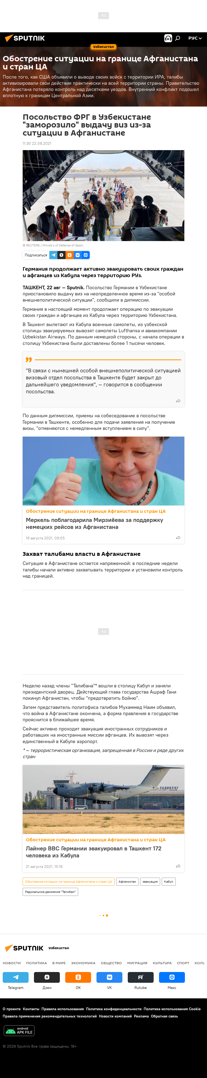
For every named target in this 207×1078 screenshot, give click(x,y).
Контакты (31, 1008)
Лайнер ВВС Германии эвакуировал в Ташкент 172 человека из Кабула (93, 852)
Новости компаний (115, 1016)
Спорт (183, 962)
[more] (178, 400)
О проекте (12, 1008)
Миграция (137, 962)
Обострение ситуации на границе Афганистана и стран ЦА (96, 511)
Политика (36, 962)
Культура (162, 962)
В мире (59, 962)
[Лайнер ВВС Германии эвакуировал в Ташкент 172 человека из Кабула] (103, 799)
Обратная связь (164, 1016)
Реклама (141, 1016)
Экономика (83, 962)
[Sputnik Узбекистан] (26, 42)
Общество (111, 962)
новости (12, 962)
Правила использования (63, 1008)
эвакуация (150, 881)
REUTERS (33, 245)
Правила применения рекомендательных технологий (50, 1016)
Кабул (168, 881)
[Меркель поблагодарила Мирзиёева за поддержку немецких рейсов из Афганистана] (103, 471)
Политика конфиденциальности (114, 1008)
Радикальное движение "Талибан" (50, 892)
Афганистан (127, 881)
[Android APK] (19, 1031)
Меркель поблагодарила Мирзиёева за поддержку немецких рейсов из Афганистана (94, 523)
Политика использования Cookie (172, 1008)
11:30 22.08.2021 (37, 143)
